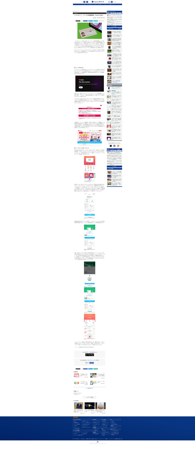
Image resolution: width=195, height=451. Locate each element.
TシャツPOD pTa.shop (114, 430)
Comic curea (113, 422)
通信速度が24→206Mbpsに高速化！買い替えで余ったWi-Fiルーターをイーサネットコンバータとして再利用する (115, 164)
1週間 (116, 150)
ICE (111, 419)
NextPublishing (85, 433)
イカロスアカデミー (105, 427)
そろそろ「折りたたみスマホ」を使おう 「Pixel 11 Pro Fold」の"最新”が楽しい (79, 411)
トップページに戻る (89, 397)
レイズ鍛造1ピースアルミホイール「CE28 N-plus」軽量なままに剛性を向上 (116, 55)
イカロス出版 (104, 419)
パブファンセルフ (113, 427)
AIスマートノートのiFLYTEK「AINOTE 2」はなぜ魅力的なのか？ (116, 77)
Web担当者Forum (76, 422)
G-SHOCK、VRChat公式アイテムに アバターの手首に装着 (116, 112)
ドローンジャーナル (76, 427)
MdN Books (104, 430)
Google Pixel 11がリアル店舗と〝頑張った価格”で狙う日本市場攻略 (116, 180)
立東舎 (95, 425)
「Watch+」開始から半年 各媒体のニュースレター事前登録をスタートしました (116, 119)
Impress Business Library (86, 424)
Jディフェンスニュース (106, 422)
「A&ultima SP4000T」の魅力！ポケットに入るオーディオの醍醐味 (116, 70)
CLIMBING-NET (96, 430)
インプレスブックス (85, 432)
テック (85, 4)
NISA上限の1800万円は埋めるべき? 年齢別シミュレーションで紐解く (116, 176)
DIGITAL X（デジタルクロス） (87, 427)
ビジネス (89, 4)
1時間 (109, 150)
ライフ (95, 4)
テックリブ (103, 433)
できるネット (76, 433)
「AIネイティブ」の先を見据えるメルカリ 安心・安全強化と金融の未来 (116, 172)
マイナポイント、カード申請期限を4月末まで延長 (84, 374)
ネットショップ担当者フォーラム (87, 422)
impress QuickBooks (114, 424)
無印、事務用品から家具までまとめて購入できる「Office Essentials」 (116, 130)
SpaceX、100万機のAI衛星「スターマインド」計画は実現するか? (90, 410)
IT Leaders (75, 425)
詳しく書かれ (89, 150)
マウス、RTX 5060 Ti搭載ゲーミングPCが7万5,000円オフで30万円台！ (116, 47)
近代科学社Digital (96, 433)
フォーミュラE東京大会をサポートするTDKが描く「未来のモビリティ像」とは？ (116, 62)
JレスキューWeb (105, 425)
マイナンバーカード (85, 347)
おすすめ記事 (111, 168)
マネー (105, 4)
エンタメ (100, 4)
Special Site (111, 28)
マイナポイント (91, 347)
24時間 (113, 150)
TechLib (104, 435)
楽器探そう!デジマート (97, 422)
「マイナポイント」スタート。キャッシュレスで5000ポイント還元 (84, 382)
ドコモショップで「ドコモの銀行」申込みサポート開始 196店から (116, 126)
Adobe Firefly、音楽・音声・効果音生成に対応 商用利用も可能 (116, 134)
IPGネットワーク (113, 429)
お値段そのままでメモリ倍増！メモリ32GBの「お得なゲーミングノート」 (116, 58)
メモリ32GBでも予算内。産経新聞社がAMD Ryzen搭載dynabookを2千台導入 (116, 39)
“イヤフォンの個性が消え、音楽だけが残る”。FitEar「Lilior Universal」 (116, 81)
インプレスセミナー (85, 425)
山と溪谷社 (94, 427)
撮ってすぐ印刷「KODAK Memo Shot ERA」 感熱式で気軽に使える (116, 184)
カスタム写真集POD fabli (115, 432)
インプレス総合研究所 (77, 424)
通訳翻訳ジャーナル (105, 424)
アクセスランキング (112, 11)
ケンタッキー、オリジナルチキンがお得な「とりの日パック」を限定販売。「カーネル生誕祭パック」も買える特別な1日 (115, 158)
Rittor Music (94, 419)
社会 (110, 4)
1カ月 (120, 150)
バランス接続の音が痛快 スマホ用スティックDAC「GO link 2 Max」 (116, 93)
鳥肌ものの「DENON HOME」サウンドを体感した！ (116, 51)
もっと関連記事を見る (89, 388)
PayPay (80, 347)
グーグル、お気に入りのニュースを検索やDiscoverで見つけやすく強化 (116, 103)
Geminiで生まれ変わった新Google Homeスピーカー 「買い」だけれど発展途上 (100, 411)
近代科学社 (94, 432)
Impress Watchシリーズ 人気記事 (114, 149)
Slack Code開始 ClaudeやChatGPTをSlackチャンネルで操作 (116, 138)
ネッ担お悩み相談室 (76, 428)
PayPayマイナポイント (78, 393)
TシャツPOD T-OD (96, 424)
